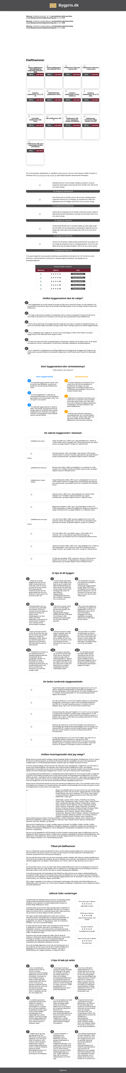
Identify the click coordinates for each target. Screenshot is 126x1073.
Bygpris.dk (69, 5)
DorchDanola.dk (41, 175)
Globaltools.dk (62, 173)
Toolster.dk (52, 175)
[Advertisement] (63, 43)
